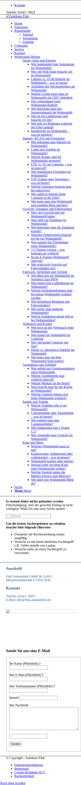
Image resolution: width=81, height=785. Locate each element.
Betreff (13, 697)
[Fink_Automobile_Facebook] (40, 612)
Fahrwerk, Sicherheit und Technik (45, 272)
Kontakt (19, 5)
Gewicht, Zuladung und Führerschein (47, 209)
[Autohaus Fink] (17, 16)
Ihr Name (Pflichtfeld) (25, 663)
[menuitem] (44, 5)
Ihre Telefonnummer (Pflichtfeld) (32, 686)
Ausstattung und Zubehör (39, 364)
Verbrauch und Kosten (37, 324)
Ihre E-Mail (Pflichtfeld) (26, 675)
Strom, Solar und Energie (39, 60)
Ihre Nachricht (18, 705)
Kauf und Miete (33, 442)
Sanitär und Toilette (35, 402)
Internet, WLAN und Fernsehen (44, 138)
